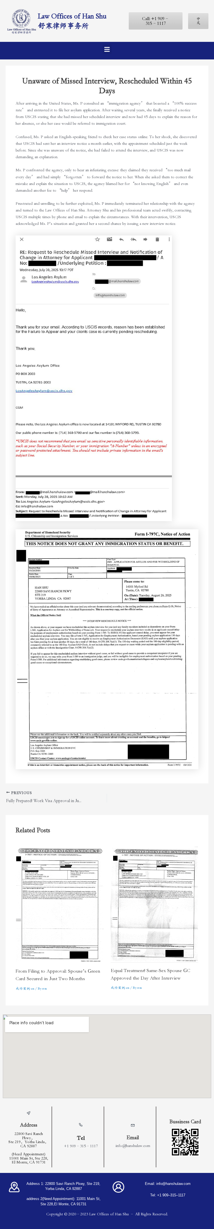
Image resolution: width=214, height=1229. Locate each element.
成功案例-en (25, 988)
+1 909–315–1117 (81, 1146)
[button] (107, 49)
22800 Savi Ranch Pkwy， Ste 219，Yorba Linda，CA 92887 (28, 1140)
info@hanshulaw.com (133, 1145)
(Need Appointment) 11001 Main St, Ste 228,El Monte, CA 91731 (28, 1158)
